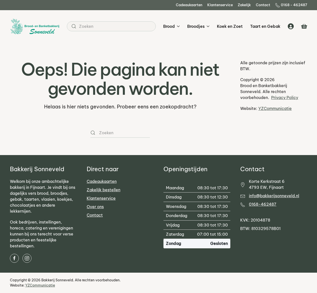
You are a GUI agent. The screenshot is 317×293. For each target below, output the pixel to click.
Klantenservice (220, 5)
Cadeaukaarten (189, 5)
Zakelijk (244, 5)
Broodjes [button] (196, 26)
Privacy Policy (284, 97)
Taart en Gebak (265, 26)
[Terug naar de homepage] (34, 26)
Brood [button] (169, 26)
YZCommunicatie (275, 108)
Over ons (95, 206)
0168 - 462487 (294, 5)
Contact (263, 5)
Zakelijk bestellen (103, 189)
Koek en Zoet (230, 26)
